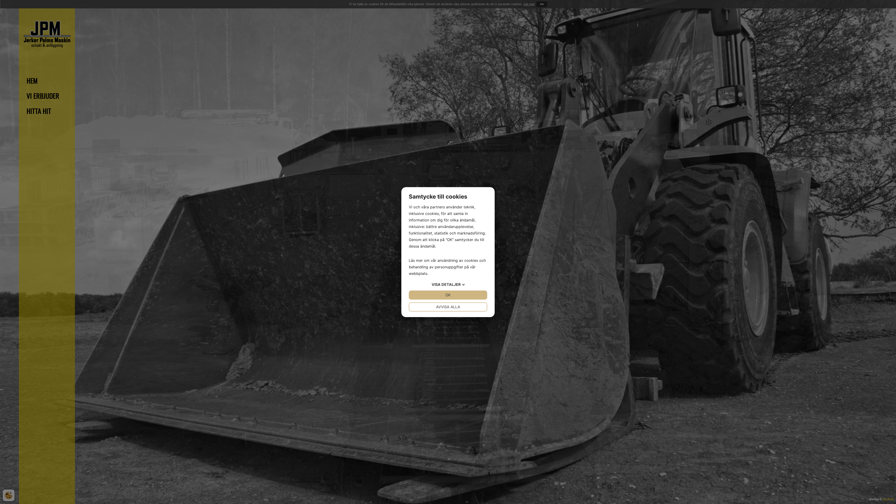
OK (448, 295)
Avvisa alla (448, 306)
